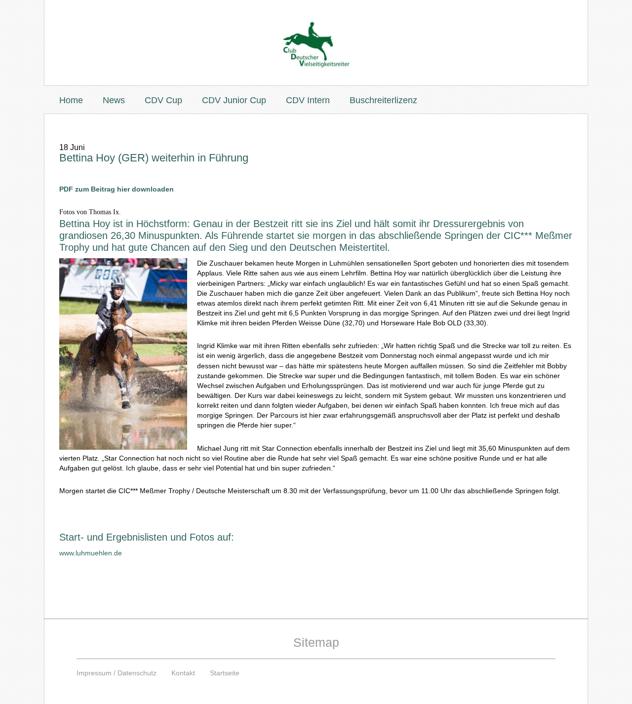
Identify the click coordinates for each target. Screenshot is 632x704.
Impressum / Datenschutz (117, 673)
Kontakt (183, 673)
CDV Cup (163, 100)
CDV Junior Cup (234, 100)
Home (71, 100)
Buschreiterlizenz (383, 100)
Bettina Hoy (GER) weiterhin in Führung (153, 158)
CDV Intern (308, 100)
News (114, 100)
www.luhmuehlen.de (90, 553)
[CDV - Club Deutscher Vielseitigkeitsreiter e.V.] (316, 35)
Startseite (224, 673)
